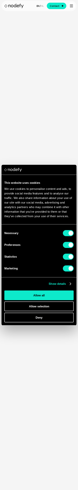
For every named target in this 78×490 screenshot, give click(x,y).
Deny (39, 317)
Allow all (39, 295)
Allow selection (39, 306)
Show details (57, 283)
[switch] (68, 245)
